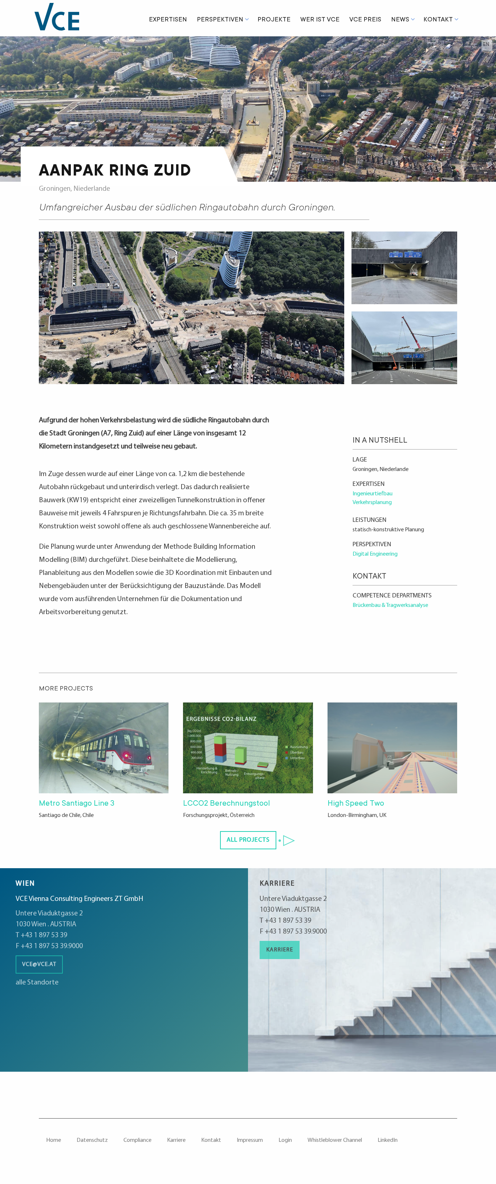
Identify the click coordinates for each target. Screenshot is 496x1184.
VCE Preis (365, 20)
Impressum (250, 1140)
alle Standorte (37, 982)
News (400, 20)
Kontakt (438, 20)
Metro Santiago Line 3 (76, 804)
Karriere (279, 950)
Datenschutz (92, 1140)
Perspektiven (220, 20)
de (486, 53)
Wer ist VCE (320, 20)
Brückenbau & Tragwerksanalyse (390, 605)
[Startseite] (61, 18)
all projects (248, 840)
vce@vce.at (39, 964)
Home (53, 1140)
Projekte (273, 20)
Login (285, 1140)
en (486, 44)
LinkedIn (388, 1140)
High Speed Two (356, 804)
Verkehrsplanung (372, 503)
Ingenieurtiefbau (373, 494)
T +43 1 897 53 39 (41, 935)
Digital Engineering (375, 554)
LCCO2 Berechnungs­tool (226, 804)
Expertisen (168, 20)
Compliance (137, 1140)
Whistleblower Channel (335, 1140)
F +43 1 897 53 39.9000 (49, 946)
